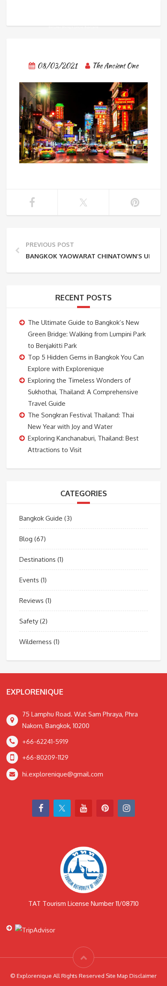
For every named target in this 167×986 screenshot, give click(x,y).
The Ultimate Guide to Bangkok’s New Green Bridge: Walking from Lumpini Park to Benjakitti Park (87, 334)
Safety (28, 621)
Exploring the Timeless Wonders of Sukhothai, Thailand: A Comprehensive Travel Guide (83, 392)
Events (29, 580)
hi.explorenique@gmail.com (62, 774)
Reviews (31, 600)
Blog (26, 539)
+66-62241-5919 (45, 741)
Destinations (37, 559)
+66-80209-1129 (45, 757)
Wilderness (35, 642)
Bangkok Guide (41, 518)
